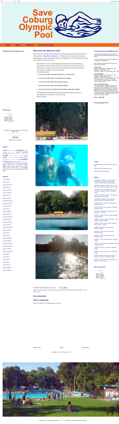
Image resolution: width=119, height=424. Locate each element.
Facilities (29, 45)
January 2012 (6, 206)
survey (19, 167)
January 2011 (6, 214)
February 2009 (6, 238)
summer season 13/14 (12, 167)
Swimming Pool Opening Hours (102, 171)
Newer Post (37, 347)
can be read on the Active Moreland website (106, 94)
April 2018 (5, 179)
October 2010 (6, 219)
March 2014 (6, 187)
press (13, 163)
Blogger (84, 420)
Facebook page (101, 81)
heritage (26, 155)
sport (16, 164)
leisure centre (11, 159)
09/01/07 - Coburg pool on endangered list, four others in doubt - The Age (106, 260)
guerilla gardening (14, 155)
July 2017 (5, 182)
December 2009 (7, 227)
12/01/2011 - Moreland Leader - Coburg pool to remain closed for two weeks (106, 195)
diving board (25, 153)
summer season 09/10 (13, 166)
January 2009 (6, 241)
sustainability (24, 167)
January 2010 (6, 225)
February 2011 (6, 211)
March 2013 (6, 195)
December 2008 (7, 243)
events (5, 155)
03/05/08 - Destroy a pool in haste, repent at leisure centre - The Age (105, 224)
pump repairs (24, 163)
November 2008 (7, 246)
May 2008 (5, 259)
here (45, 96)
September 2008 (7, 251)
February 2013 (6, 198)
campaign (19, 150)
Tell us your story (46, 45)
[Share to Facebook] (65, 288)
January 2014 (6, 192)
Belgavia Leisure (11, 150)
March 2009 (6, 235)
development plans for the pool (45, 290)
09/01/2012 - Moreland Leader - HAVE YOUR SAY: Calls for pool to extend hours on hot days (106, 186)
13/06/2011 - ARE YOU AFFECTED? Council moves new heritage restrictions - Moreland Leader (105, 191)
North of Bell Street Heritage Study (103, 168)
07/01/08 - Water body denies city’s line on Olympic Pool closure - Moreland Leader (105, 256)
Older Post (85, 347)
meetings (17, 159)
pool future (22, 161)
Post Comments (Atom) (64, 352)
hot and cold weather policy (13, 157)
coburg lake (11, 152)
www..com (9, 113)
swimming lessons (8, 169)
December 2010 (7, 217)
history (5, 157)
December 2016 (7, 184)
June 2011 (5, 208)
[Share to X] (63, 288)
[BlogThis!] (61, 288)
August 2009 (6, 230)
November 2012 (7, 200)
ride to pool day (8, 164)
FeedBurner (19, 140)
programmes (18, 163)
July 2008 (5, 254)
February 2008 (6, 267)
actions (5, 150)
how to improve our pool (59, 290)
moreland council (70, 290)
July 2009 (5, 232)
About (18, 45)
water (14, 169)
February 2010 (6, 222)
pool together (8, 163)
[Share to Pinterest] (66, 288)
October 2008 (6, 249)
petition (18, 161)
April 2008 (5, 262)
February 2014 (6, 190)
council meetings (22, 152)
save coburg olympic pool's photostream (11, 119)
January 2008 (6, 270)
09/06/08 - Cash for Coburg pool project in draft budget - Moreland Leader (106, 220)
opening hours (78, 290)
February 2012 (6, 203)
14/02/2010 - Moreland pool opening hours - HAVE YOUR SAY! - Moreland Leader (105, 199)
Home (7, 45)
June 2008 (5, 257)
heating (20, 155)
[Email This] (60, 288)
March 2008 (6, 265)
